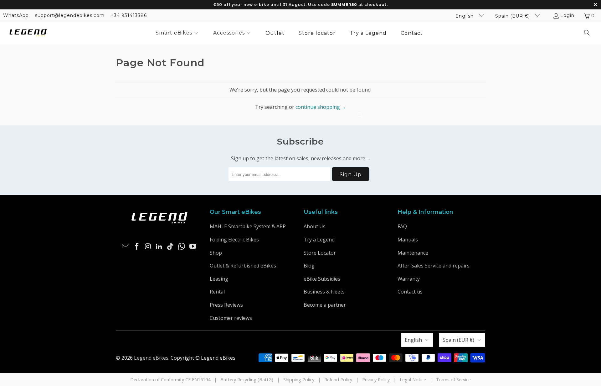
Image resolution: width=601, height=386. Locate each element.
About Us (315, 226)
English (465, 16)
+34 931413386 (129, 15)
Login (567, 15)
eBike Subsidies (322, 278)
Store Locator (320, 252)
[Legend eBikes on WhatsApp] (182, 246)
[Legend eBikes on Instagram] (148, 246)
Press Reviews (226, 304)
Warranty (409, 278)
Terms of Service (453, 380)
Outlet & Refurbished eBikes (243, 265)
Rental (217, 291)
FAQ (402, 226)
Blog (309, 265)
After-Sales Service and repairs (434, 265)
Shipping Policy (298, 380)
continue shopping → (320, 106)
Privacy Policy (376, 380)
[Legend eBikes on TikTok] (170, 246)
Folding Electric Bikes (234, 239)
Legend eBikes (151, 357)
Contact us (410, 291)
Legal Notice (413, 380)
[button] (177, 33)
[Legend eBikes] (28, 33)
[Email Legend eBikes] (126, 246)
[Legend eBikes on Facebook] (137, 246)
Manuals (408, 239)
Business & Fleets (324, 291)
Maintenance (413, 252)
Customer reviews (231, 318)
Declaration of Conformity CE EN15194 (170, 380)
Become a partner (325, 304)
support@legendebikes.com (70, 15)
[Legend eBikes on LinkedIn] (159, 246)
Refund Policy (338, 380)
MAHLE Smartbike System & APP (248, 226)
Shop (216, 252)
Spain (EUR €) (513, 16)
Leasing (219, 278)
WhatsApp (16, 15)
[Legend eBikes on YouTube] (193, 246)
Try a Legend (319, 239)
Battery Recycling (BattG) (246, 380)
